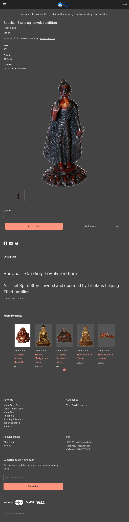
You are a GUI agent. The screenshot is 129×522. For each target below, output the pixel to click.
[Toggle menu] (4, 4)
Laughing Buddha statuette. (19, 358)
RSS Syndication (12, 422)
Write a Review (47, 38)
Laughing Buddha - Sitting (61, 358)
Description (10, 256)
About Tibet (9, 412)
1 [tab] (64, 370)
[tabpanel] (22, 346)
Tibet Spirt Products (76, 405)
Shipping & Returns (13, 419)
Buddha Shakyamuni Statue (42, 358)
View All (7, 445)
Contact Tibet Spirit (13, 408)
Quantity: (8, 210)
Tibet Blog (9, 415)
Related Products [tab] (13, 315)
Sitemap (8, 426)
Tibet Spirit (9, 442)
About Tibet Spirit (12, 405)
